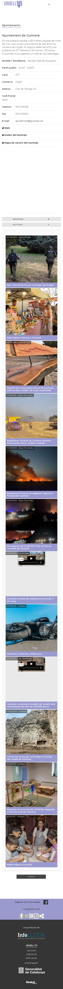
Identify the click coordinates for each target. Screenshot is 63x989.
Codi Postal (8, 96)
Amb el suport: (31, 963)
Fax (4, 114)
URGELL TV (31, 945)
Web (7, 128)
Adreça (6, 89)
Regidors (18, 219)
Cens (5, 74)
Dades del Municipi (15, 135)
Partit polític (9, 67)
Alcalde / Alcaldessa (13, 60)
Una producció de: (31, 927)
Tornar (31, 877)
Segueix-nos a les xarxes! (27, 902)
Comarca (7, 81)
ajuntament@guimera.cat (29, 121)
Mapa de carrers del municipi (21, 142)
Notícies (18, 224)
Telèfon (6, 107)
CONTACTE (31, 954)
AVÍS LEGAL (31, 958)
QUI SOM (31, 950)
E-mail (5, 121)
